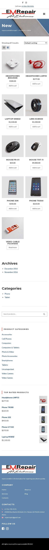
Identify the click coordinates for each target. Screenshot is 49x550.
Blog (26, 494)
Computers (6, 343)
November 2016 (11, 272)
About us (28, 490)
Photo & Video (8, 352)
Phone (7, 294)
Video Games (7, 378)
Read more (13, 247)
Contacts (5, 498)
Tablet (7, 297)
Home (4, 490)
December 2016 (11, 269)
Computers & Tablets (10, 347)
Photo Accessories (9, 356)
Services (5, 494)
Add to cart (13, 86)
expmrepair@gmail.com (13, 517)
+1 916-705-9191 (28, 6)
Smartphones (7, 360)
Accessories (7, 334)
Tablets (5, 365)
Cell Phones (7, 339)
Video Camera (7, 373)
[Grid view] (4, 48)
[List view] (8, 48)
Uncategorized (8, 369)
